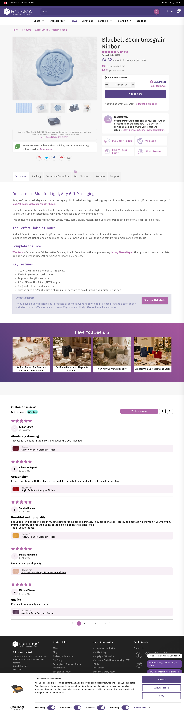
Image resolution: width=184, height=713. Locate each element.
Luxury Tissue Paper (122, 252)
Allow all (161, 680)
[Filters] (162, 411)
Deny (161, 696)
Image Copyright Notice (49, 137)
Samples (103, 20)
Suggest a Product (62, 671)
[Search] (156, 12)
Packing (36, 176)
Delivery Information (57, 176)
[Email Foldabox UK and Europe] (139, 665)
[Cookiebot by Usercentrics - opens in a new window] (17, 708)
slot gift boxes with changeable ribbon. (34, 204)
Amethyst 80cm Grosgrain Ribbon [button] (37, 613)
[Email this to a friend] (69, 158)
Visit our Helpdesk (155, 300)
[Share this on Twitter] (47, 158)
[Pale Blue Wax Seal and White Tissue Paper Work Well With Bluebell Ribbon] (55, 68)
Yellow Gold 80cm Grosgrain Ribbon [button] (38, 537)
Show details (140, 708)
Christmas (87, 20)
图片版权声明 (63, 137)
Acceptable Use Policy (104, 648)
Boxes (37, 20)
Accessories (57, 20)
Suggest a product (146, 103)
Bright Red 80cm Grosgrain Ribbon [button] (38, 490)
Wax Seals (18, 252)
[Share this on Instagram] (39, 158)
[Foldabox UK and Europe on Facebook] (139, 655)
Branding (123, 20)
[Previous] (17, 68)
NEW (74, 20)
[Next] (92, 68)
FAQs (178, 3)
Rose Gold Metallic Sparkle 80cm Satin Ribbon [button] (43, 572)
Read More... (46, 149)
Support (114, 176)
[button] (109, 51)
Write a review (139, 411)
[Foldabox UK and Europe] (18, 11)
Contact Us (139, 648)
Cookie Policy (99, 652)
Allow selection (161, 688)
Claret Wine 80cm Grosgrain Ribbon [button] (38, 450)
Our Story (57, 660)
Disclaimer (98, 667)
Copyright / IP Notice (103, 656)
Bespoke (141, 20)
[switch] (77, 707)
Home (164, 3)
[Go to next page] (110, 623)
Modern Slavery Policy (104, 671)
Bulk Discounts (82, 176)
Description (21, 176)
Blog (172, 3)
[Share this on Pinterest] (62, 158)
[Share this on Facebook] (54, 158)
